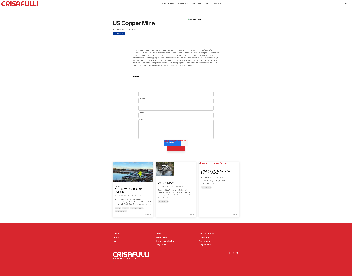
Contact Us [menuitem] (116, 237)
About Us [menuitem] (116, 234)
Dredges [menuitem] (158, 234)
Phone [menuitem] (132, 259)
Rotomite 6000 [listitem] (163, 201)
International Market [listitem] (137, 208)
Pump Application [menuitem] (204, 241)
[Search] (346, 3)
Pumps (192, 4)
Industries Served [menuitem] (204, 237)
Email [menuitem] (128, 259)
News (199, 4)
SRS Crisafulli (117, 29)
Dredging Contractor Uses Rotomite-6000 (215, 172)
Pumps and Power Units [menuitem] (206, 234)
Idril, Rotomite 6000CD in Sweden (128, 190)
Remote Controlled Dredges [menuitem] (165, 241)
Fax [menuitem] (136, 259)
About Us (217, 4)
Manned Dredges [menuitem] (161, 237)
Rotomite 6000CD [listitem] (120, 211)
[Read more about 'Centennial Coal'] (176, 169)
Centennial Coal (167, 182)
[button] (229, 253)
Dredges (171, 4)
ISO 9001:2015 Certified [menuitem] (119, 259)
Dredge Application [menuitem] (205, 245)
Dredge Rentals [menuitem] (161, 245)
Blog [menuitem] (114, 241)
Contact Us (208, 4)
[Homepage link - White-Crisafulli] (131, 256)
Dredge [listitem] (117, 208)
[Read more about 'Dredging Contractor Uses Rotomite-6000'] (219, 163)
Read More (148, 214)
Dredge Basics (183, 4)
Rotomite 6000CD (119, 33)
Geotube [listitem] (125, 208)
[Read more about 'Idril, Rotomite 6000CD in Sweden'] (133, 172)
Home (164, 4)
